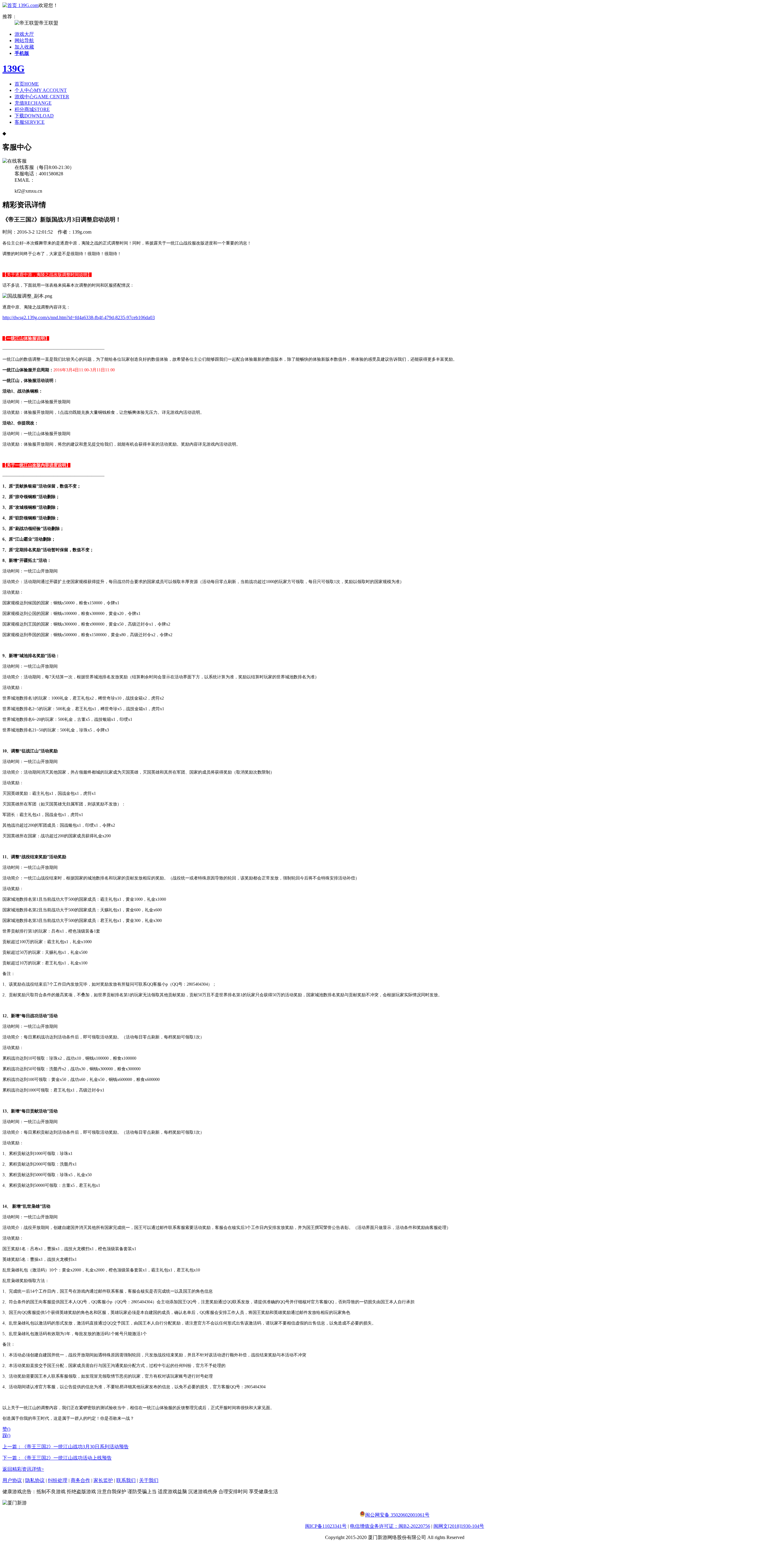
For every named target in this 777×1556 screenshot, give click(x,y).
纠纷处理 (57, 1480)
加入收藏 (24, 46)
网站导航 (24, 40)
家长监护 (103, 1480)
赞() (6, 1429)
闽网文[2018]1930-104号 (458, 1526)
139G (13, 68)
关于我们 (148, 1480)
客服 (30, 122)
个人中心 (41, 90)
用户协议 (12, 1480)
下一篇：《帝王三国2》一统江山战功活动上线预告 (57, 1457)
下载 (34, 115)
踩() (6, 1435)
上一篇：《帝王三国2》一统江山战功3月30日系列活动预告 (65, 1446)
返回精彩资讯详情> (23, 1469)
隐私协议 (35, 1480)
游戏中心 (42, 96)
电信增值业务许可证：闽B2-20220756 (390, 1526)
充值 (33, 103)
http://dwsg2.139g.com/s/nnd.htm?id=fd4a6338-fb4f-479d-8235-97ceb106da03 (78, 317)
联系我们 (126, 1480)
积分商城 (32, 109)
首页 (27, 83)
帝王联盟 (48, 22)
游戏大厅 (24, 34)
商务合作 (80, 1480)
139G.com (28, 5)
